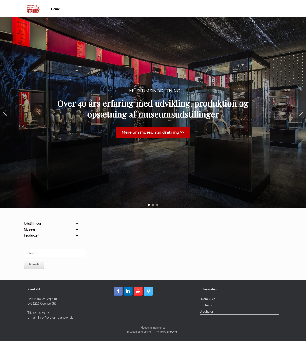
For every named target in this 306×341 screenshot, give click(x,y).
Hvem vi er (207, 298)
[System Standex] (34, 9)
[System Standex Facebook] (118, 291)
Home (55, 8)
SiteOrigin (173, 331)
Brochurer (206, 311)
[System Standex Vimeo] (148, 291)
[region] (153, 112)
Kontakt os (207, 305)
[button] (5, 113)
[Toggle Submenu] (77, 223)
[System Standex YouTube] (138, 291)
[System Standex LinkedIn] (128, 291)
